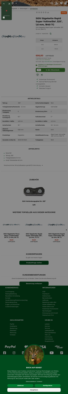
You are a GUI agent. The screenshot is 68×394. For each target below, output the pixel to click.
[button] (3, 17)
